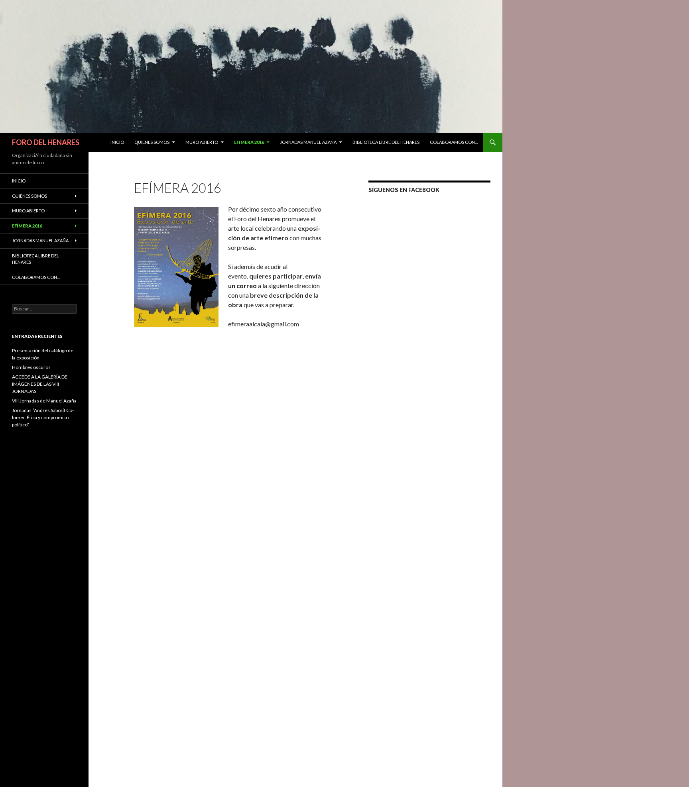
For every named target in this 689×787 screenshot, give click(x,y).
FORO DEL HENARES (45, 142)
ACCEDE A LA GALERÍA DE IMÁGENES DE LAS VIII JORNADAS (39, 384)
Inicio (117, 142)
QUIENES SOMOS (151, 142)
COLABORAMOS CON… (454, 142)
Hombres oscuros (31, 367)
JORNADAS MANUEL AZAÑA (308, 142)
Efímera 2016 (249, 142)
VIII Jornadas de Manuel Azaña (44, 401)
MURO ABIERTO (201, 142)
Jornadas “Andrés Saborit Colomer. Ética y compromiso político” (43, 417)
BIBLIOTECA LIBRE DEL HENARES (385, 142)
